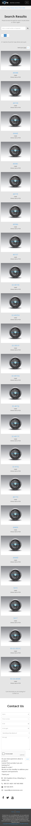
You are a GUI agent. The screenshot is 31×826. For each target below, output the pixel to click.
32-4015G (16, 376)
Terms (12, 811)
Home (3, 8)
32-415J (15, 466)
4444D (15, 557)
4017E (15, 194)
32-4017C (15, 436)
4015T (15, 254)
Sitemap (18, 811)
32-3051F (15, 345)
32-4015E (15, 285)
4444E (15, 133)
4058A (15, 224)
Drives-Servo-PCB (16, 8)
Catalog (8, 8)
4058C (15, 163)
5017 (15, 618)
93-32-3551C (15, 648)
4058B (15, 73)
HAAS (23, 8)
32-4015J (15, 406)
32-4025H (16, 315)
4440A (15, 527)
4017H (15, 497)
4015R (15, 103)
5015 (15, 588)
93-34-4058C (15, 679)
